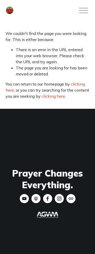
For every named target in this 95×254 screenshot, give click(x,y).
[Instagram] (59, 198)
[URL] (70, 198)
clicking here (53, 96)
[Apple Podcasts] (36, 198)
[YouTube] (24, 198)
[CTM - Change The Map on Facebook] (47, 198)
